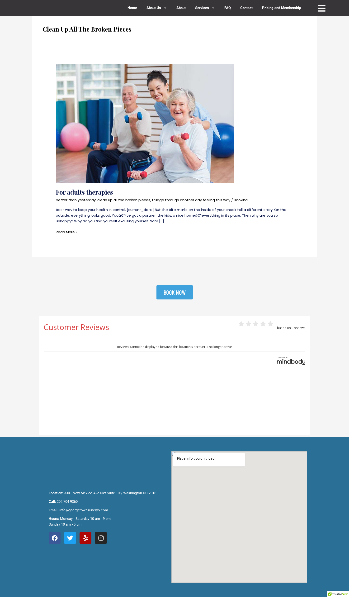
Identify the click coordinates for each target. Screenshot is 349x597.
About (181, 8)
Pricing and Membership (281, 8)
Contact (246, 8)
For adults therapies (84, 192)
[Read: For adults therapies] (145, 123)
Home (132, 8)
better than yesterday (76, 199)
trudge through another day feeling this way (191, 199)
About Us (153, 8)
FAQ (227, 8)
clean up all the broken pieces (123, 199)
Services (202, 8)
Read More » (66, 231)
